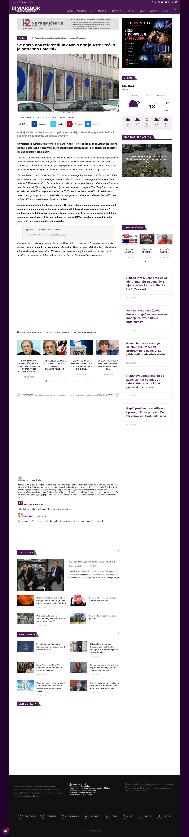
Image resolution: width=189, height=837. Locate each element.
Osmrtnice (154, 11)
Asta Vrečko (37, 332)
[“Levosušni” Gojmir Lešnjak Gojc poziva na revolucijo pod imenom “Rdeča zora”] (164, 239)
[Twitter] (155, 2)
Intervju (130, 11)
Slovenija (102, 11)
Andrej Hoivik (25, 332)
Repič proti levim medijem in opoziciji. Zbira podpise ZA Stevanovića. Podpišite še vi (146, 412)
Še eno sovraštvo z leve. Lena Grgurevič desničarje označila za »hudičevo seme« (104, 667)
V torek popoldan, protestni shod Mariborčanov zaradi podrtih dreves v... (147, 159)
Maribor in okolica (84, 11)
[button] (30, 38)
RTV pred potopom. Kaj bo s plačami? (102, 617)
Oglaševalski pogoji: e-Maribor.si (82, 792)
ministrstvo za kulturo (51, 332)
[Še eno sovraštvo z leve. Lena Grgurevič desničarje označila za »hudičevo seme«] (78, 667)
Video (165, 11)
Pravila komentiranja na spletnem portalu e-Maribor (89, 788)
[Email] (166, 2)
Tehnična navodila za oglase (80, 794)
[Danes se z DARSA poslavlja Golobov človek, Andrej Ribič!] (40, 575)
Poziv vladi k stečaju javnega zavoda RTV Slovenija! (102, 599)
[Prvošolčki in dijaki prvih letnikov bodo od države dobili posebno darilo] (25, 646)
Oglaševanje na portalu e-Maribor (82, 790)
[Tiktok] (173, 2)
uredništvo (79, 566)
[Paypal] (176, 2)
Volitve (143, 11)
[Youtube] (162, 2)
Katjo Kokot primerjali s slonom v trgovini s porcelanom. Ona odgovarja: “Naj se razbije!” (104, 685)
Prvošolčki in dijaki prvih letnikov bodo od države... (55, 38)
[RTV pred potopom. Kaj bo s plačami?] (78, 618)
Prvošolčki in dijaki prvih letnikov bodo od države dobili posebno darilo (50, 647)
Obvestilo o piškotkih (77, 784)
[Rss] (169, 2)
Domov (70, 11)
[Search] (175, 9)
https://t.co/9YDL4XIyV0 (51, 230)
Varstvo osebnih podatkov (79, 786)
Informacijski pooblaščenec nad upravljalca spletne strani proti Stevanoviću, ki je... (29, 366)
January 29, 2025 (59, 235)
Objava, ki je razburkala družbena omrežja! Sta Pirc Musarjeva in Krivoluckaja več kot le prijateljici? (104, 648)
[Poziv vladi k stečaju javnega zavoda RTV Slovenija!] (78, 600)
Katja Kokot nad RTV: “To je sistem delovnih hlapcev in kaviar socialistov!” (49, 667)
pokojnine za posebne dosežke (73, 332)
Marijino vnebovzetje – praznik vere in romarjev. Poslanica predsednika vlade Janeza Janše (50, 687)
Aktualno (63, 117)
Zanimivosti (116, 11)
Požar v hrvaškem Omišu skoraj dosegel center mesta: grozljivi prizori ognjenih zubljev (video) (51, 600)
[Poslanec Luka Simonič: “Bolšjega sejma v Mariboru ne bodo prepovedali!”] (25, 618)
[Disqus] (68, 436)
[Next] (118, 551)
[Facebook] (152, 2)
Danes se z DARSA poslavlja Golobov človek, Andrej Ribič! (91, 562)
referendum (91, 332)
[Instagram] (159, 2)
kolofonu (36, 796)
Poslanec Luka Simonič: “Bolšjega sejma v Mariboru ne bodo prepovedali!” (50, 618)
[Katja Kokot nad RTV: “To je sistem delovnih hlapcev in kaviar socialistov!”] (25, 667)
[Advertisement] (68, 298)
